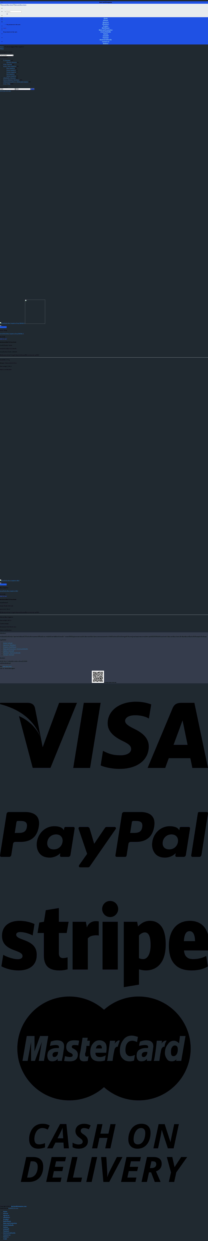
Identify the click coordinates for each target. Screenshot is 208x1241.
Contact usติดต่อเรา (105, 42)
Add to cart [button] (3, 339)
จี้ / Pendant (6, 60)
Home (2, 47)
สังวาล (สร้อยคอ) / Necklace (11, 80)
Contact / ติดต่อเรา (8, 655)
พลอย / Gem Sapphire (9, 66)
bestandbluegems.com (18, 1206)
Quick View (3, 327)
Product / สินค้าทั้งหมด (9, 647)
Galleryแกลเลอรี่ (105, 35)
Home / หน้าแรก (7, 643)
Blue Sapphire (10, 68)
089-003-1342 (7, 666)
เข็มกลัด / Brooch (11, 62)
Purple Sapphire (11, 72)
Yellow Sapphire (11, 76)
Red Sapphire (10, 74)
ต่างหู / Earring (7, 64)
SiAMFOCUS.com (13, 1208)
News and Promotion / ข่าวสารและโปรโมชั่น (15, 649)
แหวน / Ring (6, 84)
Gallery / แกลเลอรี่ (8, 651)
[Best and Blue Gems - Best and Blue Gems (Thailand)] (13, 5)
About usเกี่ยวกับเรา (105, 23)
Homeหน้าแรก (105, 19)
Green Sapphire (11, 70)
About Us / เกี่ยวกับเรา (9, 645)
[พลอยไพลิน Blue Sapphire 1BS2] (9, 581)
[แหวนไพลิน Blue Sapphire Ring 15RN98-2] (22, 323)
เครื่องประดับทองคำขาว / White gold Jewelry (15, 82)
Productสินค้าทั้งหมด (105, 27)
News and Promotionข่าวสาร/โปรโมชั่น (105, 31)
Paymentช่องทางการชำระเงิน (106, 39)
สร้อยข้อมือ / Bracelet (9, 78)
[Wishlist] (0, 325)
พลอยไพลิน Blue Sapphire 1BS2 (9, 591)
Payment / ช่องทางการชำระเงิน (11, 653)
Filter (32, 89)
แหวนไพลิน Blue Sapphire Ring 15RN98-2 (12, 334)
